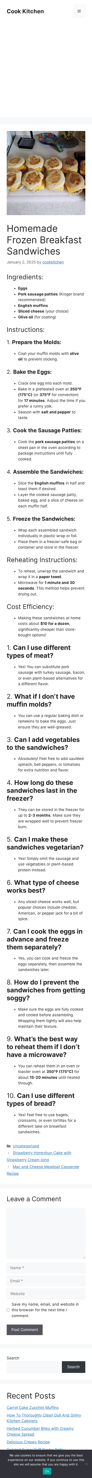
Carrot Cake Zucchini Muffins (33, 1407)
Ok (47, 1471)
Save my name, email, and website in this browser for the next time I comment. (45, 1310)
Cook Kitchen (25, 11)
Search (13, 1358)
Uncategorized (26, 1146)
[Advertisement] (46, 71)
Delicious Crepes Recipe (28, 1442)
